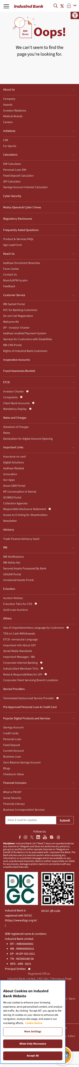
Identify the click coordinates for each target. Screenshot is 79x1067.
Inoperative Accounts (16, 360)
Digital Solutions (13, 462)
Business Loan (12, 757)
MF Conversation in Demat (19, 492)
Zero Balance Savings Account (22, 762)
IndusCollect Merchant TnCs (20, 669)
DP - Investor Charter (16, 328)
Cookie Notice (33, 1023)
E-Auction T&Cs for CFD (17, 604)
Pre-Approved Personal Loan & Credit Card (30, 707)
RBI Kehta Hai (11, 563)
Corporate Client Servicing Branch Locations (30, 680)
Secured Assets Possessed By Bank (24, 568)
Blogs (6, 768)
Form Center (11, 269)
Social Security (12, 798)
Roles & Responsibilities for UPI (22, 674)
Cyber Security (12, 196)
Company (9, 99)
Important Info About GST (19, 645)
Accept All (33, 1056)
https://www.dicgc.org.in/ (21, 920)
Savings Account (13, 727)
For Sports (9, 146)
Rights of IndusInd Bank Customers (25, 351)
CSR (5, 140)
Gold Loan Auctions (15, 610)
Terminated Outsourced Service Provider (28, 698)
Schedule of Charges (16, 427)
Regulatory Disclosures (17, 219)
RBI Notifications (13, 557)
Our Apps (9, 480)
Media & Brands (13, 116)
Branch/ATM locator (15, 280)
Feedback (9, 286)
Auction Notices (13, 598)
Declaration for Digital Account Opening (28, 439)
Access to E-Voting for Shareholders (25, 515)
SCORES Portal (12, 497)
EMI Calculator (12, 164)
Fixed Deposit (11, 745)
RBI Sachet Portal (14, 304)
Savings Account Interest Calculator (25, 187)
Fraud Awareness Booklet (19, 371)
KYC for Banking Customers (20, 310)
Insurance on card (14, 457)
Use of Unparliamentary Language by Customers (33, 628)
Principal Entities (15, 969)
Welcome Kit (11, 322)
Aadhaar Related (13, 468)
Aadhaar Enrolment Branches (21, 263)
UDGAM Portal (12, 574)
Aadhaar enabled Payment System (24, 333)
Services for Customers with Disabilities (27, 339)
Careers (8, 122)
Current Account (13, 751)
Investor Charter (13, 391)
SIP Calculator (12, 182)
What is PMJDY (12, 792)
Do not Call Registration (18, 316)
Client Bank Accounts (16, 403)
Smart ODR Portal (14, 486)
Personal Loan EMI (14, 170)
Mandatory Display (15, 409)
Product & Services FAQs (18, 239)
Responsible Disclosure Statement (24, 509)
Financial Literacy (14, 804)
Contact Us (10, 275)
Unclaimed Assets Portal (18, 580)
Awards (7, 105)
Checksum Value (13, 774)
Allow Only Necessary (32, 1044)
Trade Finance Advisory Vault (21, 539)
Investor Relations (14, 111)
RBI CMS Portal (12, 345)
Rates (6, 433)
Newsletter (10, 521)
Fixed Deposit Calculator (18, 176)
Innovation (10, 474)
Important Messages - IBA (19, 657)
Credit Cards (11, 733)
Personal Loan (12, 739)
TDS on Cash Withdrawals (19, 634)
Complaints (10, 397)
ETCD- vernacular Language (20, 639)
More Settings (33, 1031)
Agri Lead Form (12, 245)
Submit (65, 820)
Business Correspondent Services (24, 810)
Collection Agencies (15, 503)
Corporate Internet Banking (20, 663)
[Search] (56, 5)
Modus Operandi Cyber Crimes (22, 207)
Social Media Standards (17, 651)
